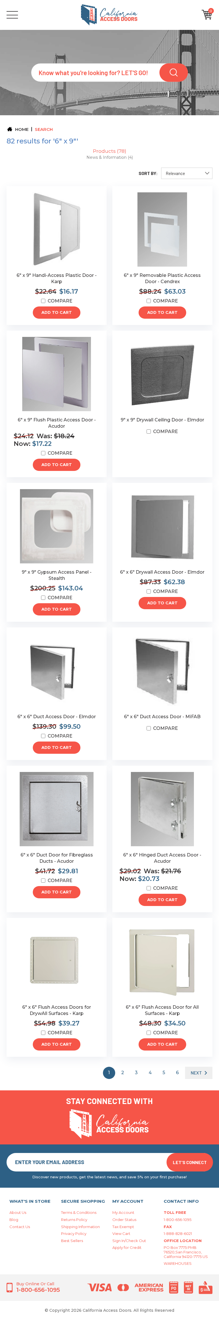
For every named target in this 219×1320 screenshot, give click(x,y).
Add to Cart (56, 312)
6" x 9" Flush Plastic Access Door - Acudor (57, 423)
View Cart (121, 1233)
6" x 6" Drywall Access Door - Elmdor (162, 572)
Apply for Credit (126, 1247)
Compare (60, 301)
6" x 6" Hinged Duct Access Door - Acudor (162, 858)
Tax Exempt (123, 1226)
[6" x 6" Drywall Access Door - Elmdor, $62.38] (162, 526)
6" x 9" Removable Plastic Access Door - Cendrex (162, 278)
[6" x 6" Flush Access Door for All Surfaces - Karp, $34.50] (162, 961)
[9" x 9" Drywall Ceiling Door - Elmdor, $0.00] (162, 374)
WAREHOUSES (178, 1263)
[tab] (109, 151)
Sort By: (148, 173)
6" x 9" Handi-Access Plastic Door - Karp (57, 278)
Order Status (124, 1219)
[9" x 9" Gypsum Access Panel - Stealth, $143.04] (57, 526)
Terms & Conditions (78, 1212)
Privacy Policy (73, 1233)
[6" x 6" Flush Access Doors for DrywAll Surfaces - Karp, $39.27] (57, 961)
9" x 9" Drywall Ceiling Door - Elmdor (162, 420)
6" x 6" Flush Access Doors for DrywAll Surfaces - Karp (56, 1010)
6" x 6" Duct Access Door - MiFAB (162, 716)
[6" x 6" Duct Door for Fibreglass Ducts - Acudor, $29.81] (57, 809)
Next (196, 1072)
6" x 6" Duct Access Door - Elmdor (56, 716)
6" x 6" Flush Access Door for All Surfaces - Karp (162, 1010)
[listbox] (186, 173)
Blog (13, 1219)
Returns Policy (74, 1219)
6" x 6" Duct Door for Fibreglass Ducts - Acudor (57, 858)
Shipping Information (80, 1226)
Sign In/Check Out (129, 1240)
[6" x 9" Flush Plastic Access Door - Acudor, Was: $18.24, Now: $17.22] (57, 374)
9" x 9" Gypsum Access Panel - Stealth (57, 575)
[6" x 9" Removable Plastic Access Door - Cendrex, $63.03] (162, 229)
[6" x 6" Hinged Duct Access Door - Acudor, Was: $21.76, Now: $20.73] (162, 809)
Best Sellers (72, 1240)
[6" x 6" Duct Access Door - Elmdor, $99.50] (57, 671)
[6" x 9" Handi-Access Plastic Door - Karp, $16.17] (57, 229)
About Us (17, 1212)
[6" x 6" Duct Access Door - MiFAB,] (162, 671)
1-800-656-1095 (177, 1219)
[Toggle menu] (21, 14)
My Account (123, 1212)
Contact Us (19, 1226)
